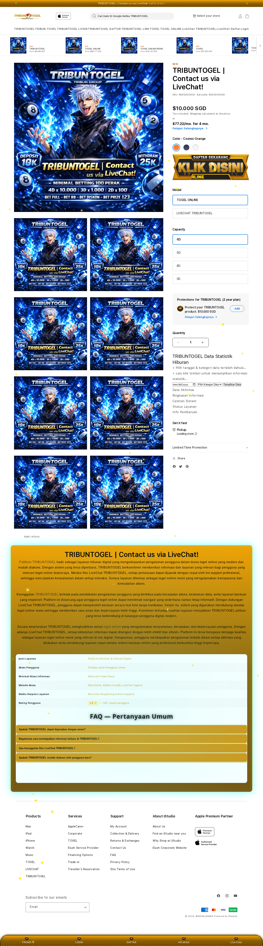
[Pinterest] (188, 467)
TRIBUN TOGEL (45, 28)
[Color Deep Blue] (186, 147)
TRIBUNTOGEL (24, 28)
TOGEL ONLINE (170, 28)
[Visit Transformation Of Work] (211, 179)
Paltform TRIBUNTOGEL (37, 562)
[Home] (27, 16)
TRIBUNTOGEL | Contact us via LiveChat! (131, 3)
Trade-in (74, 862)
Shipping (195, 113)
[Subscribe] (85, 907)
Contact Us (118, 847)
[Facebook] (175, 467)
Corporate (75, 833)
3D (178, 279)
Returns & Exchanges (124, 840)
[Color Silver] (196, 147)
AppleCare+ (76, 826)
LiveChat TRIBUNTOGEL (199, 28)
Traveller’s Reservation (84, 869)
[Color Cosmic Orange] (176, 147)
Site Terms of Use (122, 869)
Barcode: (202, 94)
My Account (118, 826)
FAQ (113, 854)
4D (178, 266)
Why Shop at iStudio (167, 840)
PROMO (26, 942)
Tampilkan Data (232, 384)
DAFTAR (132, 942)
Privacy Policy (120, 862)
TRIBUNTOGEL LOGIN (72, 28)
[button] (24, 29)
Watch (30, 847)
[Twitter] (181, 467)
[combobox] (132, 16)
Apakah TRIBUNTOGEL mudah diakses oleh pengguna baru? (55, 757)
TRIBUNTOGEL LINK (135, 28)
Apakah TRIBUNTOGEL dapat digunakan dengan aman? (52, 729)
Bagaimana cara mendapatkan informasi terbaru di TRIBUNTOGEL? (59, 739)
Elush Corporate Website (170, 847)
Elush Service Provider (83, 847)
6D (179, 239)
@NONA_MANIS (204, 916)
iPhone (30, 840)
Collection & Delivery (124, 833)
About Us (159, 826)
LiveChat (223, 28)
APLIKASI (183, 942)
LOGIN (79, 942)
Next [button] (247, 3)
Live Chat (236, 942)
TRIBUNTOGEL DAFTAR (104, 28)
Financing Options (80, 854)
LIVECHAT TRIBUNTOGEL (195, 213)
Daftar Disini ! (157, 3)
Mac (28, 826)
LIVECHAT (32, 869)
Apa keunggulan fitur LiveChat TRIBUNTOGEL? (47, 748)
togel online (112, 626)
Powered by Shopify (225, 916)
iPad (28, 833)
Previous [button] (16, 3)
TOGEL (155, 28)
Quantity (179, 333)
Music (30, 854)
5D (179, 252)
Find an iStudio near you (169, 833)
